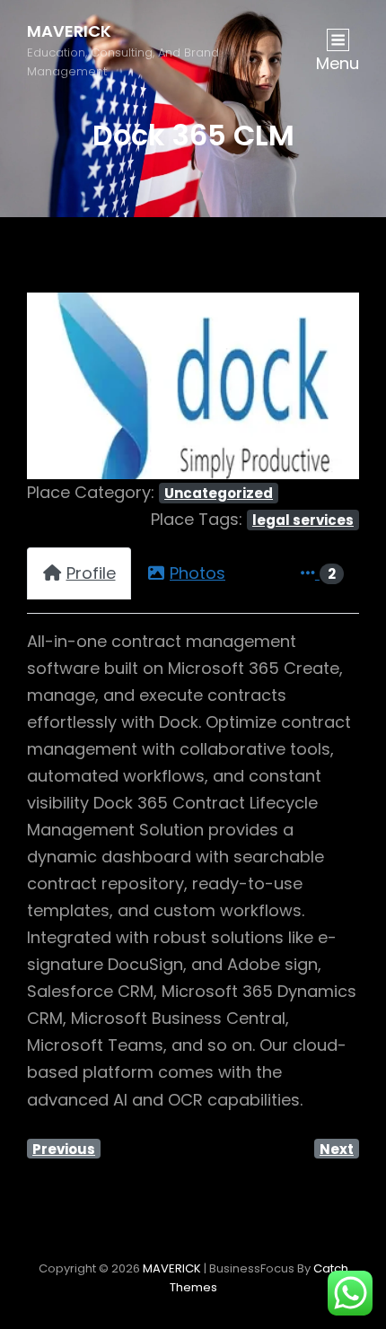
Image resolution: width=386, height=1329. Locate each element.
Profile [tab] (91, 573)
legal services (303, 520)
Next (337, 1149)
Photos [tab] (197, 573)
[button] (52, 386)
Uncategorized (218, 493)
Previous (63, 1149)
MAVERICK (69, 31)
